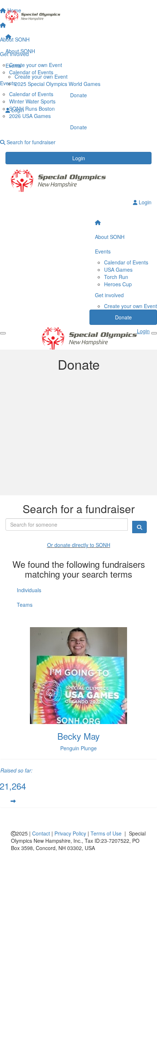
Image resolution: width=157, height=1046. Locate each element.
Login (78, 158)
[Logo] (78, 17)
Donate (78, 95)
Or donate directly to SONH (78, 544)
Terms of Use (106, 833)
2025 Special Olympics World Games (57, 83)
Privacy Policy (70, 833)
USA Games (118, 269)
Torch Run (116, 276)
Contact (41, 833)
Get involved (109, 295)
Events (13, 65)
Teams (24, 604)
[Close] (154, 333)
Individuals (29, 590)
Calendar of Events (126, 262)
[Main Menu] (3, 333)
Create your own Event (41, 76)
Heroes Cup (118, 284)
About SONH (20, 51)
